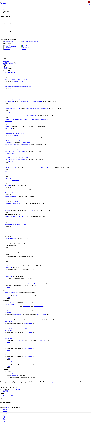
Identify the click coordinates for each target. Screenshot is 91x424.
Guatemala (6, 164)
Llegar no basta (7, 319)
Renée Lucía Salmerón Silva (9, 304)
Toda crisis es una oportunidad (10, 336)
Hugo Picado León (8, 362)
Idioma (4, 12)
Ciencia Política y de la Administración (9, 29)
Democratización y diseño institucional (11, 292)
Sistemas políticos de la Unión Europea (11, 203)
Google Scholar (8, 47)
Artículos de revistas (6, 61)
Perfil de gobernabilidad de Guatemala (11, 281)
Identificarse (12, 389)
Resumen (8, 287)
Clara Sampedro (14, 106)
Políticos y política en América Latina (11, 151)
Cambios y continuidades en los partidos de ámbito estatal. (14, 97)
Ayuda (89, 2)
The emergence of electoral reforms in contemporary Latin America (16, 224)
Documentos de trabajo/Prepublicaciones (9, 63)
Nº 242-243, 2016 (26, 75)
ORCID (25, 46)
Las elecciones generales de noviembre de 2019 (12, 108)
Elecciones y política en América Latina (11, 122)
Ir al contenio (2, 0)
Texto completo (9, 92)
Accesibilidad (5, 410)
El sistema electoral (8, 178)
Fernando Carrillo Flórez (41, 283)
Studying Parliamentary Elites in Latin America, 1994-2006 (14, 133)
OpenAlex (25, 45)
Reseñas (4, 64)
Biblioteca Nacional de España (10, 46)
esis (3, 7)
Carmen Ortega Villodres (29, 101)
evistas (4, 417)
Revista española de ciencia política (10, 238)
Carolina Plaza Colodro (8, 338)
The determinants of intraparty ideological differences (13, 140)
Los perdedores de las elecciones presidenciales (12, 344)
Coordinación (5, 68)
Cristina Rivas (21, 81)
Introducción (7, 126)
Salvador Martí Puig (23, 283)
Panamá (6, 171)
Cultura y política (7, 210)
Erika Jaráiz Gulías (22, 101)
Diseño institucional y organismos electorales (12, 361)
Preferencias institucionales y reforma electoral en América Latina (15, 216)
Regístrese (6, 390)
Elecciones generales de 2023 (9, 101)
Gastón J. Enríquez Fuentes (33, 115)
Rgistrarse (4, 421)
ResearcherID (26, 48)
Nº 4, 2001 (25, 238)
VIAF (25, 49)
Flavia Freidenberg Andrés (9, 142)
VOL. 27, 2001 (29, 90)
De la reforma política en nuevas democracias (12, 265)
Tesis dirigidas (5, 67)
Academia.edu (7, 45)
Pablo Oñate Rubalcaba (38, 101)
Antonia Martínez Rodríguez (31, 181)
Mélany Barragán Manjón (16, 99)
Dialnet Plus (5, 409)
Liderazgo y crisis (8, 310)
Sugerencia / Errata (51, 382)
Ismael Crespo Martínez (15, 180)
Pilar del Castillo (30, 210)
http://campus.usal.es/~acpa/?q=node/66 (9, 37)
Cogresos (4, 8)
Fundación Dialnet (8, 407)
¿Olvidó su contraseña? (18, 389)
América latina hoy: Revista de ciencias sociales (12, 90)
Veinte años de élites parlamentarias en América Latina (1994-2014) (16, 79)
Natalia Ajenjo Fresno (8, 165)
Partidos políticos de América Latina (11, 167)
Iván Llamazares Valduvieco (25, 142)
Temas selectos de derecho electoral (10, 115)
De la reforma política (8, 112)
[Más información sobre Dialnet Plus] (9, 395)
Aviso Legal (5, 411)
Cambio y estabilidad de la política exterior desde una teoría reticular (16, 328)
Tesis (3, 66)
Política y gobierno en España (10, 181)
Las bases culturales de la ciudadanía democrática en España (15, 206)
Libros (4, 65)
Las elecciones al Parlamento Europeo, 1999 (12, 189)
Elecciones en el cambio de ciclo (10, 72)
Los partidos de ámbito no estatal (10, 105)
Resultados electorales (8, 185)
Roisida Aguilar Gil (8, 312)
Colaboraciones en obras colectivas (8, 62)
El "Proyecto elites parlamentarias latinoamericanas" (13, 147)
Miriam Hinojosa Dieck (8, 321)
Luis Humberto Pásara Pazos (31, 283)
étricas (4, 9)
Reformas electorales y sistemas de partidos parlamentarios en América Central (18, 86)
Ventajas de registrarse (4, 391)
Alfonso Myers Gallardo (9, 346)
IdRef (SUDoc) (8, 49)
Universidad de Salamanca (7, 22)
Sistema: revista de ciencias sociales (10, 75)
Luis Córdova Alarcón (8, 330)
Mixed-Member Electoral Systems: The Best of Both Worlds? (15, 234)
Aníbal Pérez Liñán (26, 306)
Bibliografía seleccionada (9, 192)
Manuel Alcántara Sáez (24, 115)
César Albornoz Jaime (8, 354)
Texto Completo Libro (10, 153)
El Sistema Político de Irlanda (9, 199)
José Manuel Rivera (36, 108)
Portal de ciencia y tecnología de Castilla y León (30, 41)
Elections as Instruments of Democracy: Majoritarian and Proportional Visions (17, 249)
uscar (4, 416)
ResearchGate (26, 47)
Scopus (25, 50)
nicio (3, 415)
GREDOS (7, 48)
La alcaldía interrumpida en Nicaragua (11, 302)
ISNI (6, 50)
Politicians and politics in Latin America (11, 137)
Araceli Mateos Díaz (14, 81)
